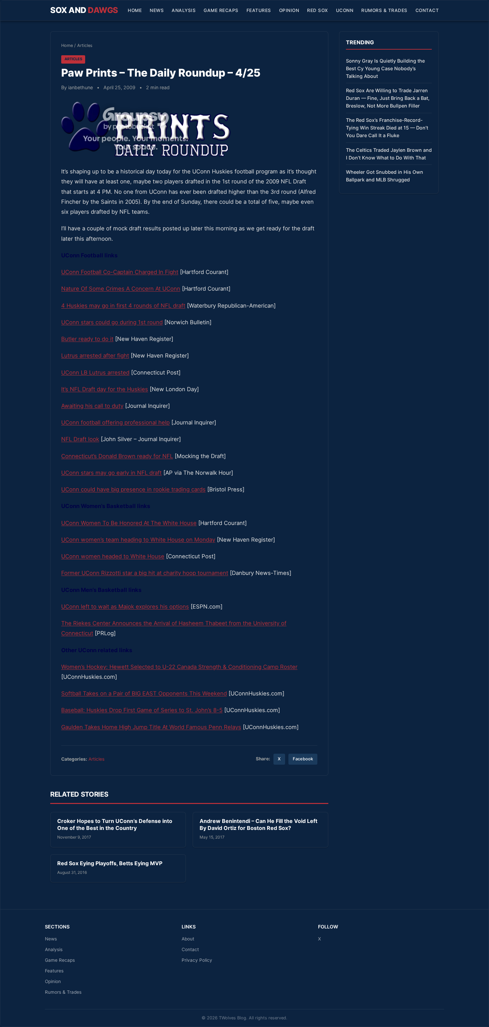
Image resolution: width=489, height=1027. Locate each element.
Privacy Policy (197, 960)
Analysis (184, 10)
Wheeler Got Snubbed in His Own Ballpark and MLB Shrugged (384, 175)
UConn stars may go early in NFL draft (111, 472)
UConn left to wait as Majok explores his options (125, 606)
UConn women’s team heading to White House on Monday (138, 539)
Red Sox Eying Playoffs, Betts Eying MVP (109, 863)
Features (258, 10)
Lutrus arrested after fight (95, 355)
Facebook (303, 758)
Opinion (289, 10)
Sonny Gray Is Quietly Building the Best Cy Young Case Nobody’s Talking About (385, 68)
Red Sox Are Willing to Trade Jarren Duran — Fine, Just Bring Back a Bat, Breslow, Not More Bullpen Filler (387, 98)
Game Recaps (221, 10)
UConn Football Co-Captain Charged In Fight (119, 272)
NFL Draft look (80, 439)
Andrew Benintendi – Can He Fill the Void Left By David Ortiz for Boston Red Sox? (258, 825)
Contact (427, 10)
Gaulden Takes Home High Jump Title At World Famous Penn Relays (151, 727)
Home (135, 10)
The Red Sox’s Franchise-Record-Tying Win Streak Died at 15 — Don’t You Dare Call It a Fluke (387, 127)
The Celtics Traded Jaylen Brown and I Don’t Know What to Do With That (389, 153)
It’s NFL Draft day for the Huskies (104, 389)
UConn (345, 10)
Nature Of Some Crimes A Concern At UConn (120, 288)
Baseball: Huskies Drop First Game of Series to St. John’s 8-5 (142, 710)
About (188, 938)
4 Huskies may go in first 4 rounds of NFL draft (123, 305)
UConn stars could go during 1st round (112, 322)
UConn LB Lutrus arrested (95, 372)
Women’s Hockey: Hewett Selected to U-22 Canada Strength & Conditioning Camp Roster (179, 666)
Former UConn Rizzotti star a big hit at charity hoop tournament (144, 573)
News (157, 10)
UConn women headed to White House (112, 556)
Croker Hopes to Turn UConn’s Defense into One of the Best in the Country (114, 825)
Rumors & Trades (384, 10)
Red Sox (317, 10)
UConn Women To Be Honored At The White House (129, 523)
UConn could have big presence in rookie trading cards (133, 489)
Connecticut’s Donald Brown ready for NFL (117, 456)
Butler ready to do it (87, 339)
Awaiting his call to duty (92, 405)
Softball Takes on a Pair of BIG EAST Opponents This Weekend (144, 693)
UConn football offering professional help (115, 422)
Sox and (84, 10)
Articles (84, 45)
